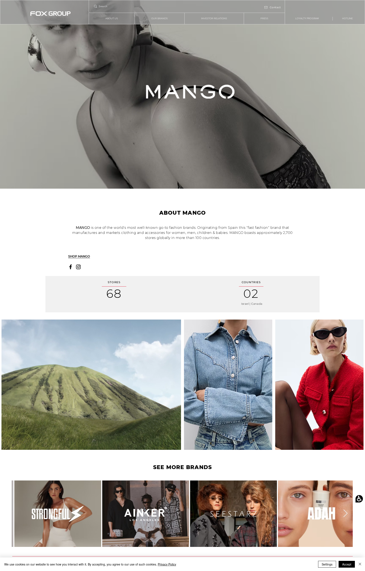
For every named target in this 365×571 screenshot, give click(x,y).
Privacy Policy (167, 564)
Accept (346, 564)
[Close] (359, 564)
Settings (327, 564)
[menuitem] (112, 18)
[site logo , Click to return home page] (50, 13)
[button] (359, 498)
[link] (307, 18)
